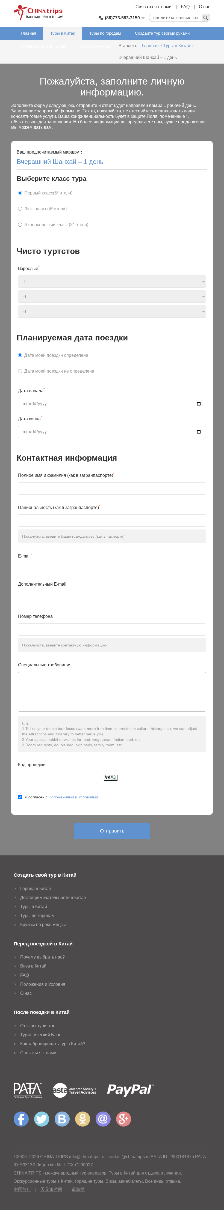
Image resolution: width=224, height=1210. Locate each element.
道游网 (78, 1189)
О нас (204, 6)
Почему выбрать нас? (42, 957)
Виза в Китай (33, 966)
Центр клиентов (95, 46)
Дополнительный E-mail (42, 584)
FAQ (185, 6)
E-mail (25, 555)
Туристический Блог (40, 1034)
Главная (28, 33)
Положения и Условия (42, 984)
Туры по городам (105, 33)
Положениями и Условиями (73, 797)
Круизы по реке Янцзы (43, 924)
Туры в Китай (62, 33)
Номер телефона (35, 616)
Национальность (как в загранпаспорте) (59, 507)
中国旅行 (22, 1189)
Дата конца (30, 418)
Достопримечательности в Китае (53, 897)
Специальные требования (45, 665)
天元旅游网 (51, 1189)
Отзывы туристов (37, 1025)
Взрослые (29, 268)
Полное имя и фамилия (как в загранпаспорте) (66, 475)
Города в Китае (35, 888)
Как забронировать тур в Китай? (52, 1043)
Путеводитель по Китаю (43, 46)
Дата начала (31, 390)
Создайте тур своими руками (162, 33)
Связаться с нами (153, 6)
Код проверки (32, 764)
